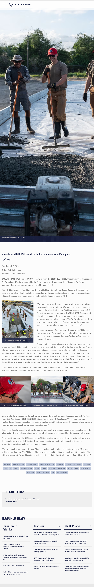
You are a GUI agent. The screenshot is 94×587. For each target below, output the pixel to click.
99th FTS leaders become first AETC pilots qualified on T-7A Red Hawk (76, 542)
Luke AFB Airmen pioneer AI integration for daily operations (46, 542)
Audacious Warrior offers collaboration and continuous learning (77, 534)
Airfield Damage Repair (43, 472)
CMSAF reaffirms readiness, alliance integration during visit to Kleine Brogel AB (15, 557)
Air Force (16, 468)
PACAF (76, 468)
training (44, 468)
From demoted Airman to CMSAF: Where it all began (15, 537)
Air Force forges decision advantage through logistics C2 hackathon (76, 550)
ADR (53, 472)
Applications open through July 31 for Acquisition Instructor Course (77, 559)
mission (37, 468)
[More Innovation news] (59, 526)
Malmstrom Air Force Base (47, 464)
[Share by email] (8, 259)
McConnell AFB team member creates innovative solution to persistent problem (46, 534)
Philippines (87, 464)
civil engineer (30, 472)
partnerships (61, 468)
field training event (62, 472)
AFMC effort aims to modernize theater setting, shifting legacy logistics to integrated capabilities (77, 569)
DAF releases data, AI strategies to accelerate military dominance (44, 559)
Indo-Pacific (52, 468)
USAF (5, 468)
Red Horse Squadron (18, 464)
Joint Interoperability (26, 468)
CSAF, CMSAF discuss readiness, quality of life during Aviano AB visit (15, 573)
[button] (3, 5)
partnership (60, 464)
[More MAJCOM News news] (90, 526)
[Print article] (4, 259)
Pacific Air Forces (85, 468)
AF (10, 468)
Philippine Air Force (32, 464)
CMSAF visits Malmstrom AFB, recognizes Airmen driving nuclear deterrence (13, 547)
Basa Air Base (77, 464)
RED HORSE (7, 464)
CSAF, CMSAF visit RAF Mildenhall (13, 566)
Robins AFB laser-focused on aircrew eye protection (46, 568)
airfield (70, 468)
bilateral (68, 464)
